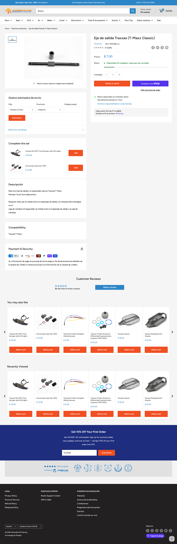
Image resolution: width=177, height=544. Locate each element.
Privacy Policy (11, 496)
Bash (18, 20)
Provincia (40, 104)
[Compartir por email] (166, 47)
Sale (159, 20)
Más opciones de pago (150, 90)
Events (115, 20)
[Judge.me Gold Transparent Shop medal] (88, 468)
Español (9, 526)
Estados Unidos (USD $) (28, 526)
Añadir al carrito (112, 83)
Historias (81, 496)
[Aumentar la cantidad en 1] (119, 74)
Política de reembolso (17, 130)
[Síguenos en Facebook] (147, 530)
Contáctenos (82, 503)
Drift (29, 20)
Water (49, 20)
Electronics (76, 20)
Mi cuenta (145, 12)
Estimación (17, 118)
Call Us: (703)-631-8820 (145, 3)
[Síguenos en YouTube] (166, 530)
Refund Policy (11, 503)
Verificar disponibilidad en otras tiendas (114, 104)
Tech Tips (129, 20)
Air (39, 20)
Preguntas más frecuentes (88, 507)
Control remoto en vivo (87, 515)
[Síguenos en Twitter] (152, 530)
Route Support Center (50, 496)
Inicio (7, 29)
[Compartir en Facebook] (153, 47)
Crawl (61, 20)
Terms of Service (12, 500)
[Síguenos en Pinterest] (161, 530)
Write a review (109, 287)
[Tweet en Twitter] (162, 47)
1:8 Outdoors (31, 3)
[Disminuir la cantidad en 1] (106, 74)
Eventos (80, 511)
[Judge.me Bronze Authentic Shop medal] (108, 468)
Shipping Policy (11, 507)
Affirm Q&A (46, 500)
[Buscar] (133, 11)
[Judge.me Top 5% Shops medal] (118, 468)
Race (7, 20)
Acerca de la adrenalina (87, 500)
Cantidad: (98, 74)
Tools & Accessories (96, 20)
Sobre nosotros (143, 20)
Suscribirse (106, 453)
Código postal (70, 104)
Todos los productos (19, 29)
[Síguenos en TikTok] (170, 530)
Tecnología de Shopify (13, 535)
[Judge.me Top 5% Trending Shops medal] (128, 468)
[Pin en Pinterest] (157, 47)
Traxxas (98, 44)
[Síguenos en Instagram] (156, 530)
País (10, 104)
